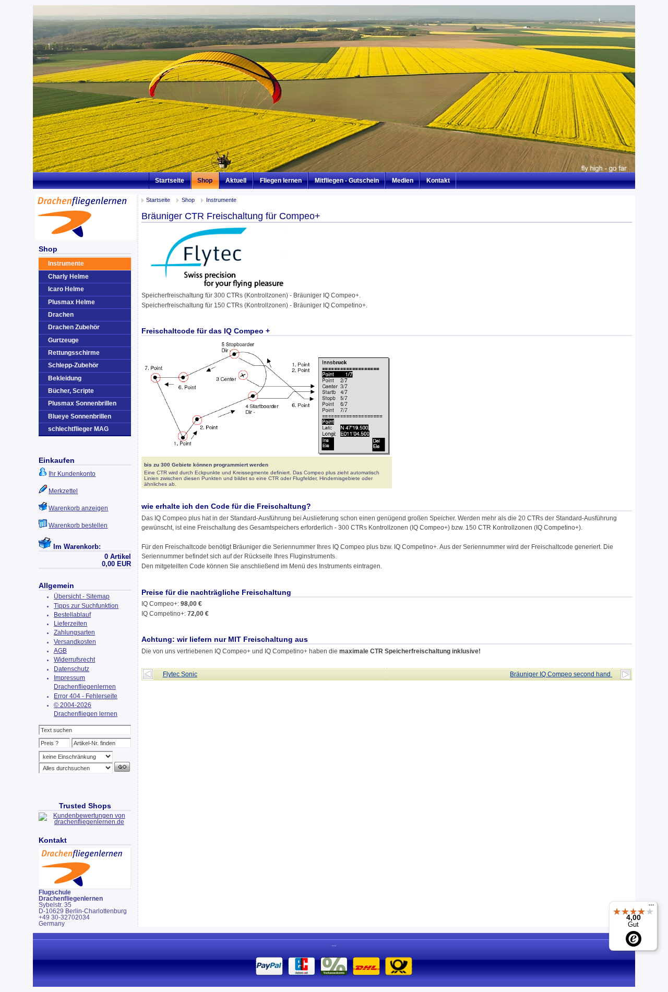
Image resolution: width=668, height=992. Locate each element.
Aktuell (235, 180)
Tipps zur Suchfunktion (86, 606)
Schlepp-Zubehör (73, 365)
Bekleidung (64, 378)
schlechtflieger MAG (78, 429)
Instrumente (221, 200)
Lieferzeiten (70, 623)
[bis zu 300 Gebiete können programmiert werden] (266, 454)
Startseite (169, 180)
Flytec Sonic (180, 674)
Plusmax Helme (71, 302)
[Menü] (651, 907)
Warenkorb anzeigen (78, 508)
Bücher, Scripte (71, 391)
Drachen (61, 315)
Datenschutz (71, 669)
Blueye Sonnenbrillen (79, 416)
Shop (204, 180)
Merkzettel (63, 491)
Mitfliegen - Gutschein (347, 180)
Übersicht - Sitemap (82, 596)
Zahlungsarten (74, 632)
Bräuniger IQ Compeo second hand (561, 674)
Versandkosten (75, 642)
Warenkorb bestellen (78, 525)
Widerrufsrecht (74, 659)
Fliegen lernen (281, 180)
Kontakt (438, 180)
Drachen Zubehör (74, 327)
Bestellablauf (72, 615)
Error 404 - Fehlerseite (85, 696)
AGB (60, 651)
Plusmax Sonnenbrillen (82, 403)
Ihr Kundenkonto (72, 474)
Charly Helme (68, 276)
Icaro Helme (66, 289)
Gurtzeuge (63, 340)
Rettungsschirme (74, 353)
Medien (402, 180)
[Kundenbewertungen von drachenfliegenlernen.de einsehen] (85, 822)
